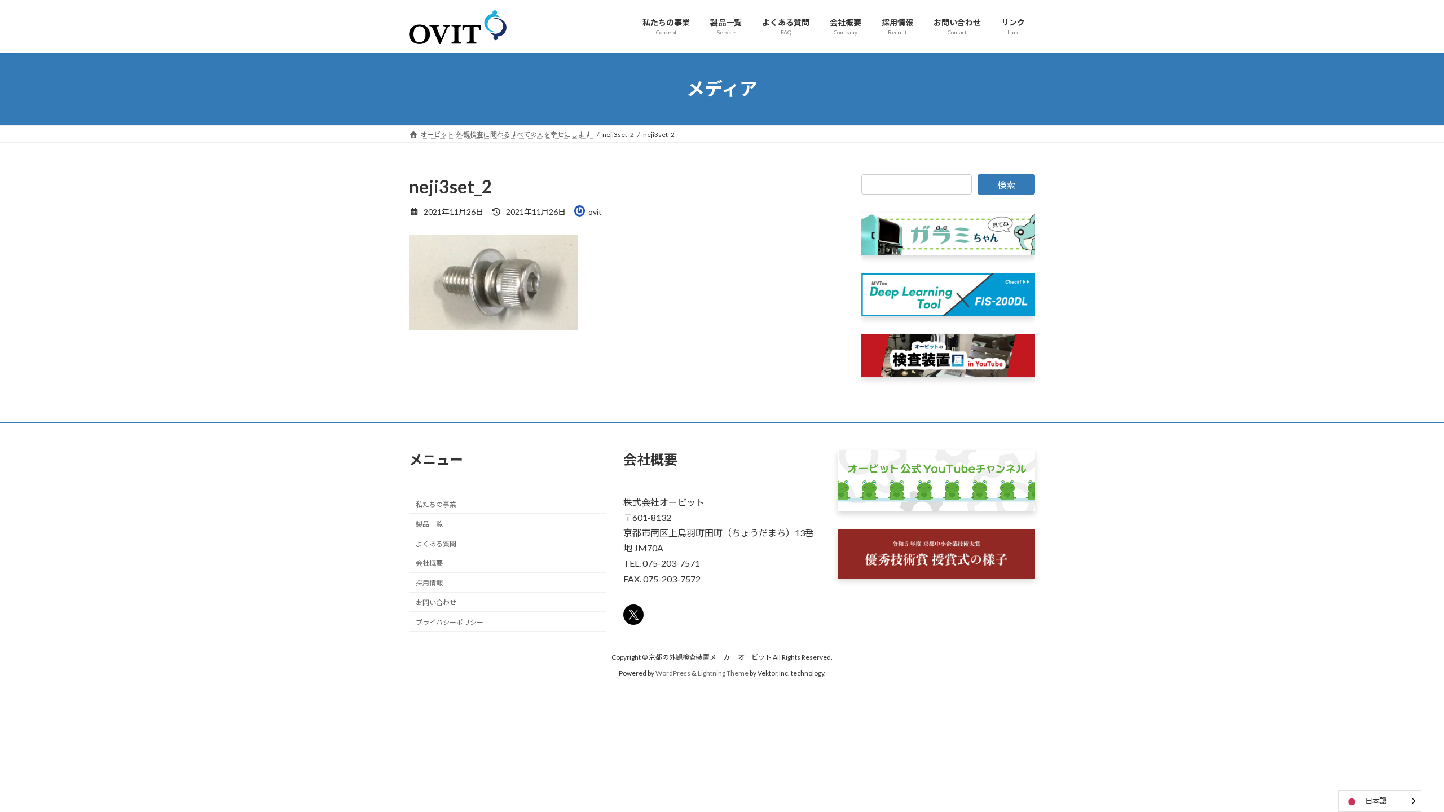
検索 (1006, 184)
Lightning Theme (723, 673)
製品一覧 (429, 524)
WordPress (672, 673)
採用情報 (429, 583)
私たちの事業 (436, 504)
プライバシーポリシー (449, 622)
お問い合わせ (436, 602)
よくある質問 (436, 543)
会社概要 (429, 563)
